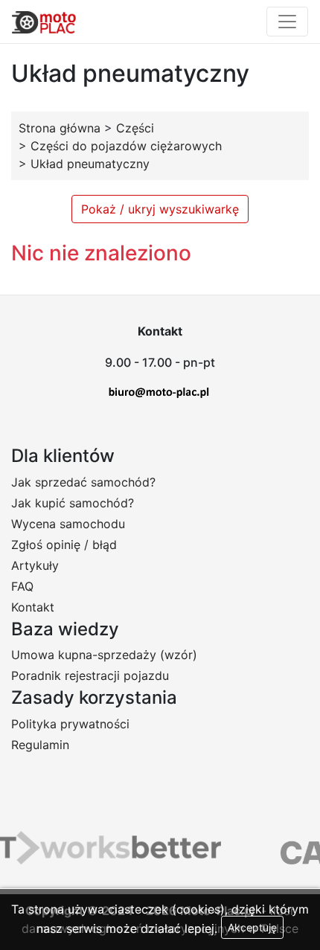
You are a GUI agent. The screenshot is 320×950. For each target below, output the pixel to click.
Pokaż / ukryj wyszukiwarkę (160, 209)
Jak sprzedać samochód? (83, 482)
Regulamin (40, 744)
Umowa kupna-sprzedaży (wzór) (104, 654)
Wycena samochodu (68, 523)
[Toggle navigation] (287, 21)
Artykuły (35, 565)
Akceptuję (252, 927)
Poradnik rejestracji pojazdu (90, 675)
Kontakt (32, 607)
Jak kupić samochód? (72, 502)
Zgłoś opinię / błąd (64, 544)
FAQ (22, 586)
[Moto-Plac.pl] (44, 21)
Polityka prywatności (70, 723)
